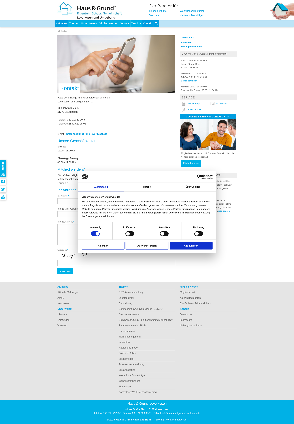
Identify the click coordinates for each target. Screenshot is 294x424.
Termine (136, 23)
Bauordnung (125, 303)
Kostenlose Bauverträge (132, 375)
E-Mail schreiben (189, 80)
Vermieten (124, 342)
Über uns (62, 314)
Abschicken (65, 271)
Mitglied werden (108, 23)
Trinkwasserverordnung (131, 364)
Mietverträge (194, 103)
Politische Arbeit (127, 353)
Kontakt (147, 23)
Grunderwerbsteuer (129, 314)
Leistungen (63, 320)
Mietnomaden (126, 359)
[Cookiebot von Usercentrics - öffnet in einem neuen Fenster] (199, 176)
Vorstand (62, 325)
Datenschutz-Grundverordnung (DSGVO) (141, 309)
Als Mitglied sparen (190, 298)
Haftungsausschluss (191, 46)
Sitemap (159, 419)
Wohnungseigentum (130, 336)
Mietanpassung (127, 370)
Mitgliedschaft (187, 292)
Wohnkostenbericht (129, 381)
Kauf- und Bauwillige (191, 15)
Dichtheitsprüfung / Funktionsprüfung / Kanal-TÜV (146, 320)
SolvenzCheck (194, 109)
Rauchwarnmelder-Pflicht (132, 325)
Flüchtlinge (125, 386)
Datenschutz (187, 37)
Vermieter (154, 15)
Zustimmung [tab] (101, 187)
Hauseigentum (127, 331)
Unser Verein (89, 23)
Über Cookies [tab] (193, 187)
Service (124, 23)
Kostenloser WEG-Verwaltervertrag (138, 392)
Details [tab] (147, 187)
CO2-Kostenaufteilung (131, 292)
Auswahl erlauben (147, 246)
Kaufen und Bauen (129, 347)
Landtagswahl (126, 298)
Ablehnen (103, 246)
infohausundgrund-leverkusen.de (86, 134)
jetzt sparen (224, 211)
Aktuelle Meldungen (68, 292)
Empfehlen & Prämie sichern (195, 303)
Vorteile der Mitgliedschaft (208, 116)
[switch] (129, 233)
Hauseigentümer (158, 11)
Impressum (186, 42)
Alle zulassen (191, 246)
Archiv (60, 298)
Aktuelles (61, 23)
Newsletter (221, 103)
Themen (74, 23)
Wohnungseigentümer (192, 11)
